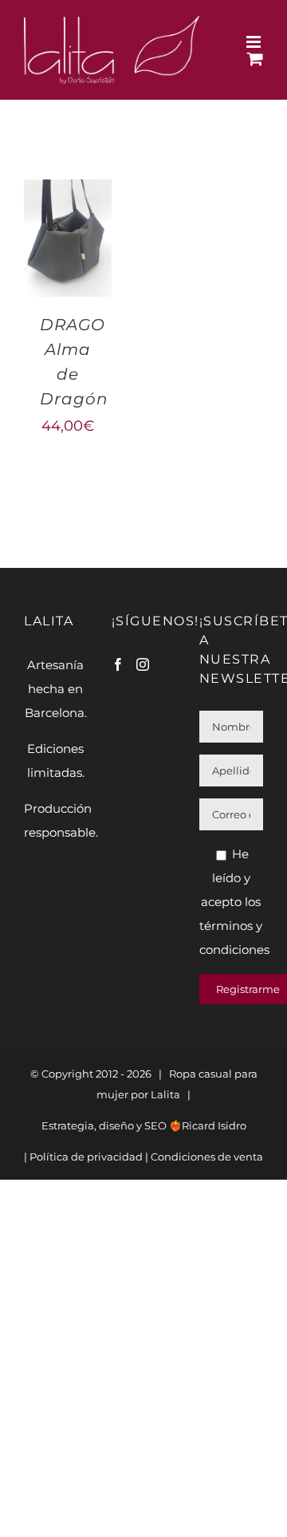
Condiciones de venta (207, 1156)
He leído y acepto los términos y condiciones (234, 901)
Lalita (165, 1094)
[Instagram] (142, 664)
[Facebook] (118, 664)
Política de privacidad (86, 1156)
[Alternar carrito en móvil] (255, 58)
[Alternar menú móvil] (254, 41)
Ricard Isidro (214, 1125)
